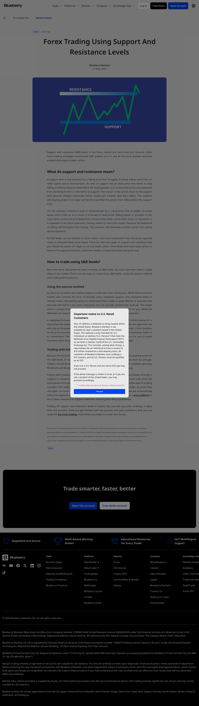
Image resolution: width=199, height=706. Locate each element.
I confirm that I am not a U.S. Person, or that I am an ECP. (101, 385)
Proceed (99, 391)
